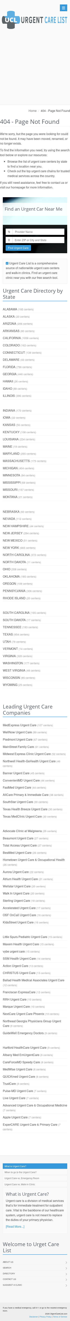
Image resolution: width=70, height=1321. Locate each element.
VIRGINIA (9, 656)
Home (33, 110)
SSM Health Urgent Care (19, 958)
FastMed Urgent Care (17, 787)
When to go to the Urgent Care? (20, 1172)
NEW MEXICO (12, 540)
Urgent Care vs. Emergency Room (21, 1178)
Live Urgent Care (14, 1098)
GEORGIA (10, 374)
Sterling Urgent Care (16, 900)
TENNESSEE (12, 627)
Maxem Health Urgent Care (21, 944)
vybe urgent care (14, 951)
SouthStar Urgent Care (18, 802)
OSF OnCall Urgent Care (19, 915)
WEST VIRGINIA (14, 670)
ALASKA (9, 316)
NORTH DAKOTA (14, 562)
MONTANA (10, 497)
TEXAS (8, 634)
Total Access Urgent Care (20, 845)
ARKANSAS (11, 331)
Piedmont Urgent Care (17, 739)
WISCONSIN (11, 677)
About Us (8, 1261)
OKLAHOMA (11, 576)
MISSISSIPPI (12, 482)
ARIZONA (9, 323)
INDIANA (9, 410)
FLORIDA (9, 367)
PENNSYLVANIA (14, 591)
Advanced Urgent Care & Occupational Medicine (35, 1105)
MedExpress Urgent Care (19, 725)
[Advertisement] (35, 68)
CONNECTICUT (14, 352)
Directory (9, 1273)
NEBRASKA (11, 511)
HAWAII (8, 381)
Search (7, 1267)
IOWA (6, 417)
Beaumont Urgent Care (18, 838)
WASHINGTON (13, 663)
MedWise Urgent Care (17, 1069)
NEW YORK (11, 547)
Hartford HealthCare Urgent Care (24, 1047)
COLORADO (11, 345)
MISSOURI (10, 489)
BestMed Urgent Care (17, 852)
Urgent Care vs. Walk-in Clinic (19, 1184)
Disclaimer (33, 1316)
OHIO (6, 569)
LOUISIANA (11, 439)
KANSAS (9, 425)
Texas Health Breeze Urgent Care (25, 809)
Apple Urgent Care (15, 1117)
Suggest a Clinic (12, 1284)
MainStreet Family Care (18, 747)
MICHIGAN (10, 468)
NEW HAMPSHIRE (16, 526)
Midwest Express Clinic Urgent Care (27, 754)
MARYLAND (11, 453)
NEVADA (9, 519)
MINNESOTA (11, 475)
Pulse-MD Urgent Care (18, 1091)
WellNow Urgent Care (17, 732)
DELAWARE (11, 359)
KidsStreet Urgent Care (18, 922)
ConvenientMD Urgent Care (21, 780)
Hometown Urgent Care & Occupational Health (34, 860)
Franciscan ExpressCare (19, 992)
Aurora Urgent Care (16, 872)
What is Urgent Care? (15, 1166)
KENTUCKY (11, 432)
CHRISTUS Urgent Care (19, 973)
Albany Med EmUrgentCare (21, 1055)
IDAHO (7, 388)
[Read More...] (15, 1226)
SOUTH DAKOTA (14, 620)
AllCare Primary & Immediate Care (26, 795)
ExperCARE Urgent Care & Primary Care (30, 1124)
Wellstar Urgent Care (17, 886)
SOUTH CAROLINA (16, 612)
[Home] (34, 21)
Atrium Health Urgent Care (20, 879)
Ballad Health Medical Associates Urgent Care (33, 980)
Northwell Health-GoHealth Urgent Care (29, 761)
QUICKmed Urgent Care (19, 1076)
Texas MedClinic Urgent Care (22, 816)
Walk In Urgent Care (16, 893)
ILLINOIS (9, 395)
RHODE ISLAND (14, 598)
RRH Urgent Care (15, 999)
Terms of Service (60, 1316)
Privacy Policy (45, 1316)
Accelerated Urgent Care (19, 908)
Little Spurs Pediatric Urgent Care (25, 937)
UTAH (7, 641)
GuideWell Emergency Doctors (23, 1033)
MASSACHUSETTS (16, 461)
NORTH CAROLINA (16, 555)
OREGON (9, 583)
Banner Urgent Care (16, 773)
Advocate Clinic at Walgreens (22, 831)
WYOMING (10, 685)
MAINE (7, 446)
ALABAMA (10, 309)
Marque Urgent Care (16, 1006)
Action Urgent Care (15, 966)
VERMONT (10, 648)
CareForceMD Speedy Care (21, 1062)
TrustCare (9, 1083)
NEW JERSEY (13, 533)
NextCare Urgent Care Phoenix (23, 1014)
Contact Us (9, 1278)
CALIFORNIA (12, 338)
